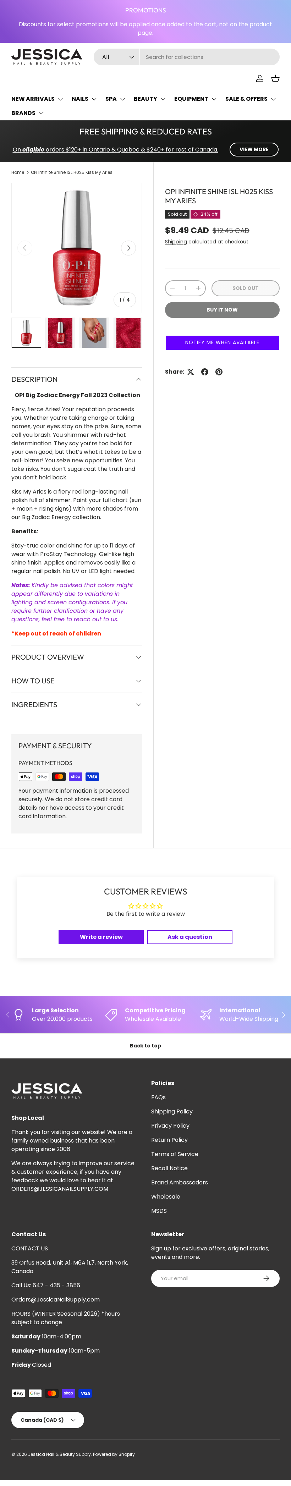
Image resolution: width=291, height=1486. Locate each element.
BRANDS (23, 113)
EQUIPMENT (191, 99)
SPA (111, 99)
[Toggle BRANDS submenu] (41, 113)
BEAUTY (145, 99)
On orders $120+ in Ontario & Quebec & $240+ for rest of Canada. (115, 149)
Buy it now (222, 309)
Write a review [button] (101, 937)
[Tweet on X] (190, 372)
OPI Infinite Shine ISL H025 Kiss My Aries (71, 172)
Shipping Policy (172, 1111)
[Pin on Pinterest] (219, 372)
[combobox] (187, 57)
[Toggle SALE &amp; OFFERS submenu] (273, 99)
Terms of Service (174, 1154)
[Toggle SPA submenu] (122, 99)
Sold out (245, 288)
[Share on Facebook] (205, 372)
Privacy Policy (170, 1126)
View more (254, 149)
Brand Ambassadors (179, 1182)
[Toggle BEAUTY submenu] (163, 99)
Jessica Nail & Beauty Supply (59, 1454)
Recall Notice (169, 1168)
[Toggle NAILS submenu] (94, 99)
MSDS (159, 1211)
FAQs (158, 1097)
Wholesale (165, 1197)
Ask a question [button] (190, 937)
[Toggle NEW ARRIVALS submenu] (60, 99)
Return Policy (169, 1140)
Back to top (145, 1045)
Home (17, 172)
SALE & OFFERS (246, 99)
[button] (275, 78)
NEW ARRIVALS (33, 99)
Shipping (176, 241)
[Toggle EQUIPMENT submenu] (214, 99)
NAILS (80, 99)
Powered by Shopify (114, 1454)
